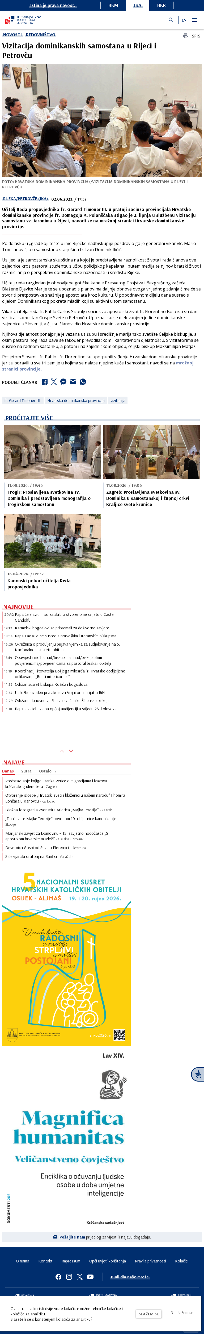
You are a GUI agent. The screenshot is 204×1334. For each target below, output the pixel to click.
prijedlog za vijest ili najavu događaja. (105, 1237)
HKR (161, 5)
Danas (8, 771)
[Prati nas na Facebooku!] (58, 1277)
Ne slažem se (182, 1312)
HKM (113, 5)
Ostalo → (48, 771)
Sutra (26, 771)
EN (184, 20)
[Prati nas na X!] (79, 1277)
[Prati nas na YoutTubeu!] (90, 1277)
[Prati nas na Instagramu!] (69, 1277)
